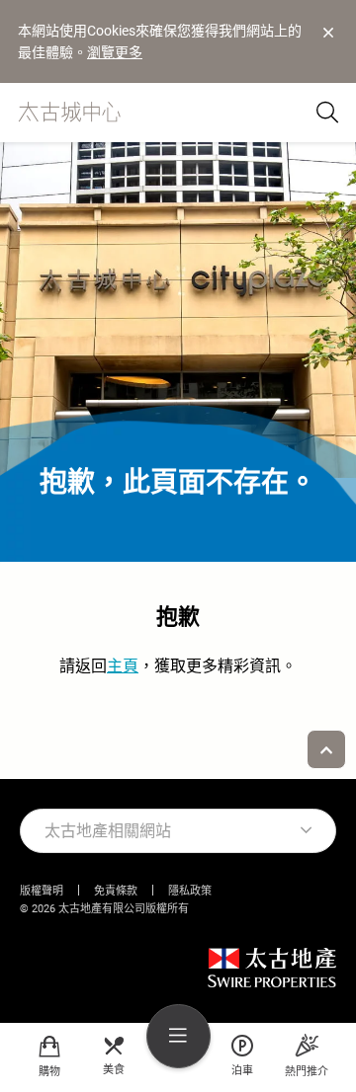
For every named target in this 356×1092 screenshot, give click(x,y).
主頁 (122, 666)
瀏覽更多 (114, 52)
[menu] (178, 1036)
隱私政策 (190, 891)
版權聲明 (41, 891)
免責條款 (115, 891)
